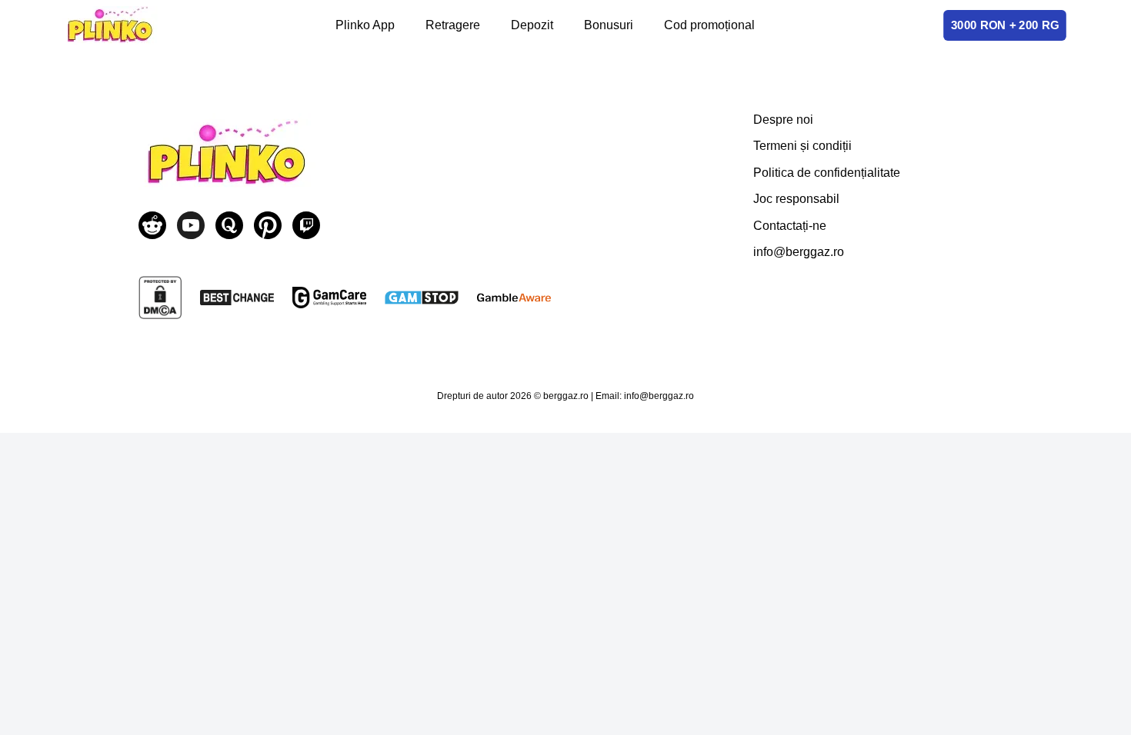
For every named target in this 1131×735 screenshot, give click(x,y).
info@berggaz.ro (798, 251)
